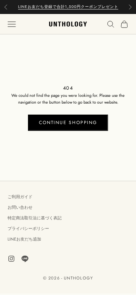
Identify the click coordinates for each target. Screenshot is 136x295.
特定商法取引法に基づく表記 (35, 218)
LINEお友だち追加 (24, 239)
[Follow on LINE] (25, 258)
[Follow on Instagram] (11, 258)
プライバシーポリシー (28, 228)
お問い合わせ (20, 207)
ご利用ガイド (20, 197)
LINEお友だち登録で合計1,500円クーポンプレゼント (68, 6)
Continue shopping (68, 122)
